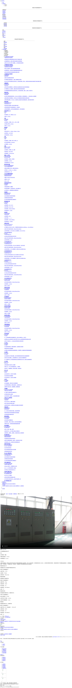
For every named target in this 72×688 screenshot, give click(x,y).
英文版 (3, 488)
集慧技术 (3, 35)
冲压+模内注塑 (7, 617)
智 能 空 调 (4, 17)
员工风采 (13, 485)
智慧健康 (5, 42)
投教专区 (13, 483)
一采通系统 (22, 485)
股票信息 (3, 483)
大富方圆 (3, 10)
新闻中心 (3, 481)
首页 (3, 2)
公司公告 (7, 483)
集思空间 (5, 44)
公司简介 (3, 485)
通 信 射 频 (2, 621)
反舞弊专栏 (18, 485)
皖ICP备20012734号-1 (56, 636)
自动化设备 (18, 621)
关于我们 (3, 484)
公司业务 (3, 3)
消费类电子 (6, 621)
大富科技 (3, 15)
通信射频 (4, 648)
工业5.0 (4, 619)
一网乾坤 (3, 37)
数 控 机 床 (14, 621)
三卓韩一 (3, 13)
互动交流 (10, 483)
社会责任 (10, 485)
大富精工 (3, 11)
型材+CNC (7, 616)
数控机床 (4, 651)
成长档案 (5, 46)
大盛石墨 (3, 12)
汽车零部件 (10, 621)
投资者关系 (4, 482)
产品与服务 (4, 49)
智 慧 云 (3, 33)
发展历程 (7, 485)
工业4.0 (1, 619)
